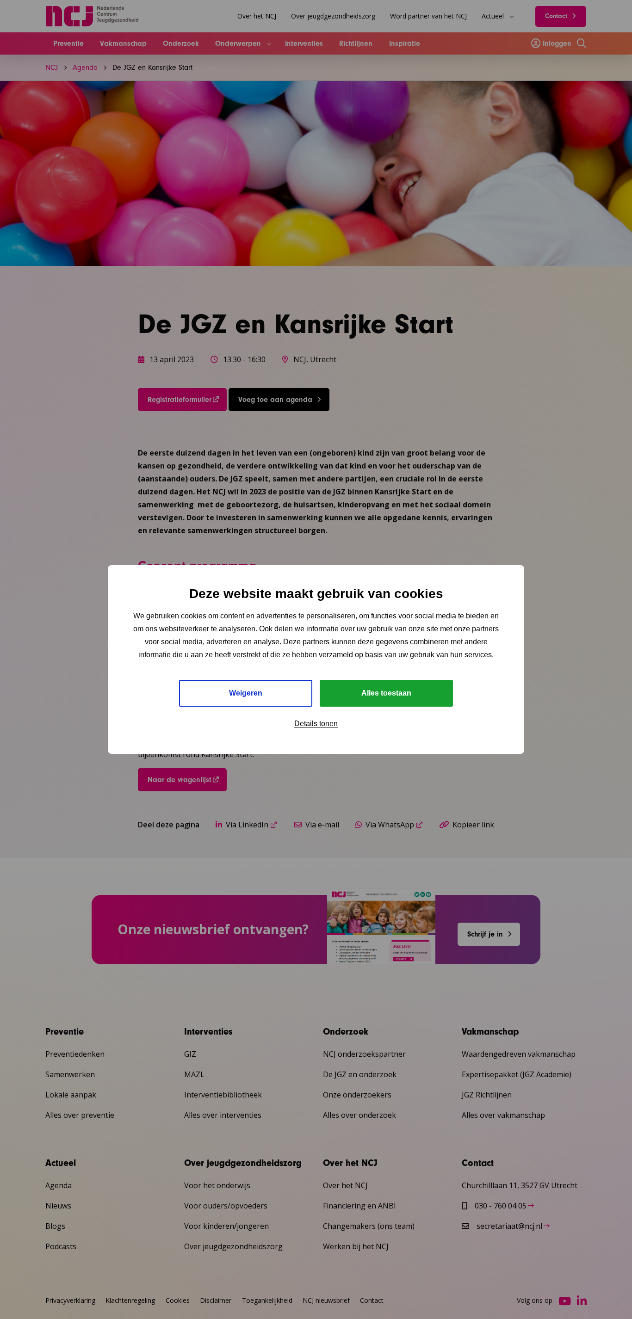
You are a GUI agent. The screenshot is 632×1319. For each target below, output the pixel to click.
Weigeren (245, 693)
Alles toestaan (386, 693)
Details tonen (316, 723)
